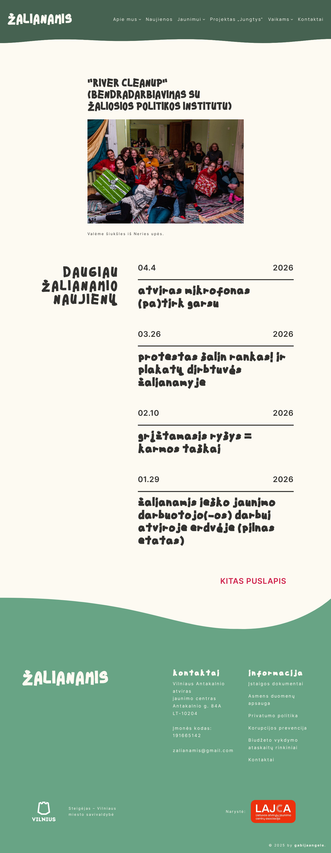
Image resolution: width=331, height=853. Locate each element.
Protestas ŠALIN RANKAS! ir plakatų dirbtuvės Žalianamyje (212, 370)
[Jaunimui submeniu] (204, 19)
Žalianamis (39, 19)
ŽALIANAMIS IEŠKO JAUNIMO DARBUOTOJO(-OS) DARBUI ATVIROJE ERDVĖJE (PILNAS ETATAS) (207, 522)
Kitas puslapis (253, 581)
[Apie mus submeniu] (140, 19)
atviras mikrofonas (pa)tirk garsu (194, 297)
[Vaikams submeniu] (292, 19)
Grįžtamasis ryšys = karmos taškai (195, 443)
